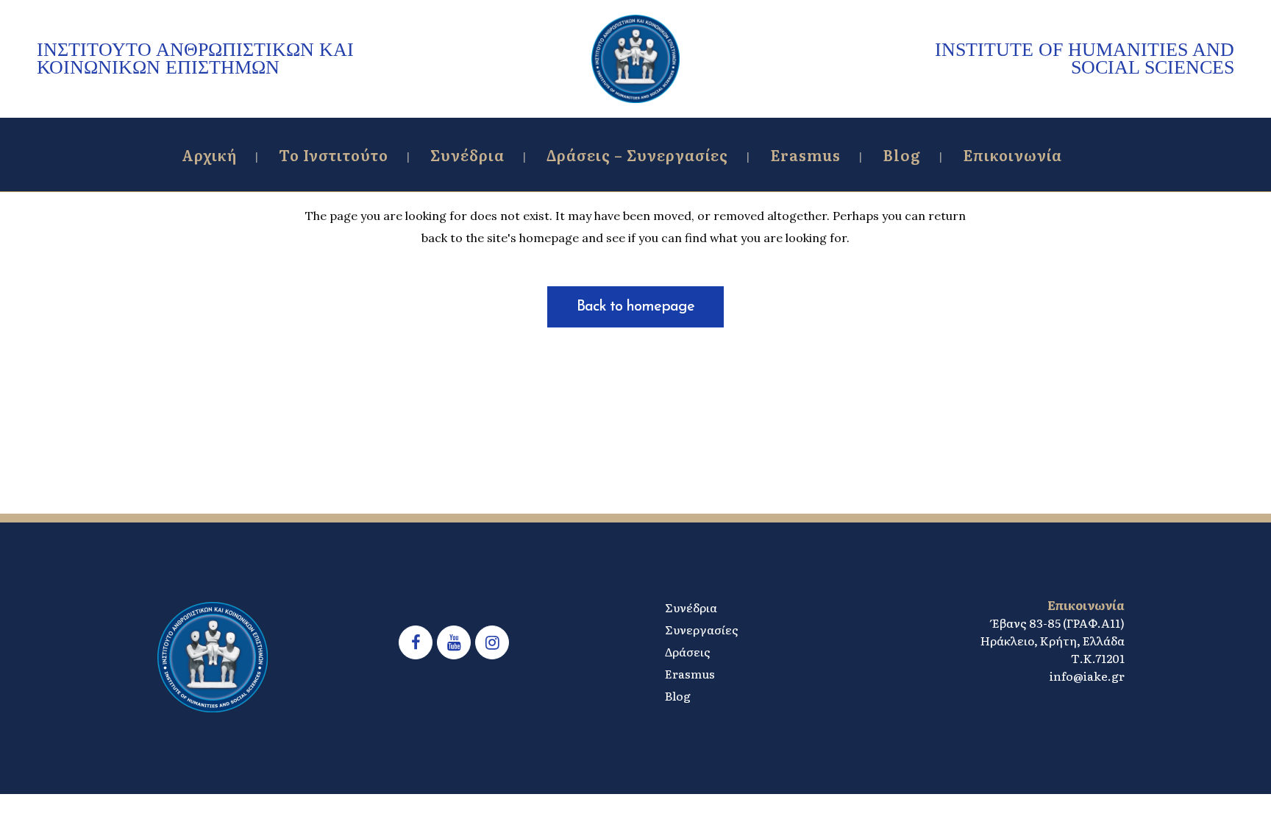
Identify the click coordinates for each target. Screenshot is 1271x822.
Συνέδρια (691, 607)
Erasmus (690, 673)
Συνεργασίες (701, 629)
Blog (678, 695)
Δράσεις (688, 651)
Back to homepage (635, 307)
